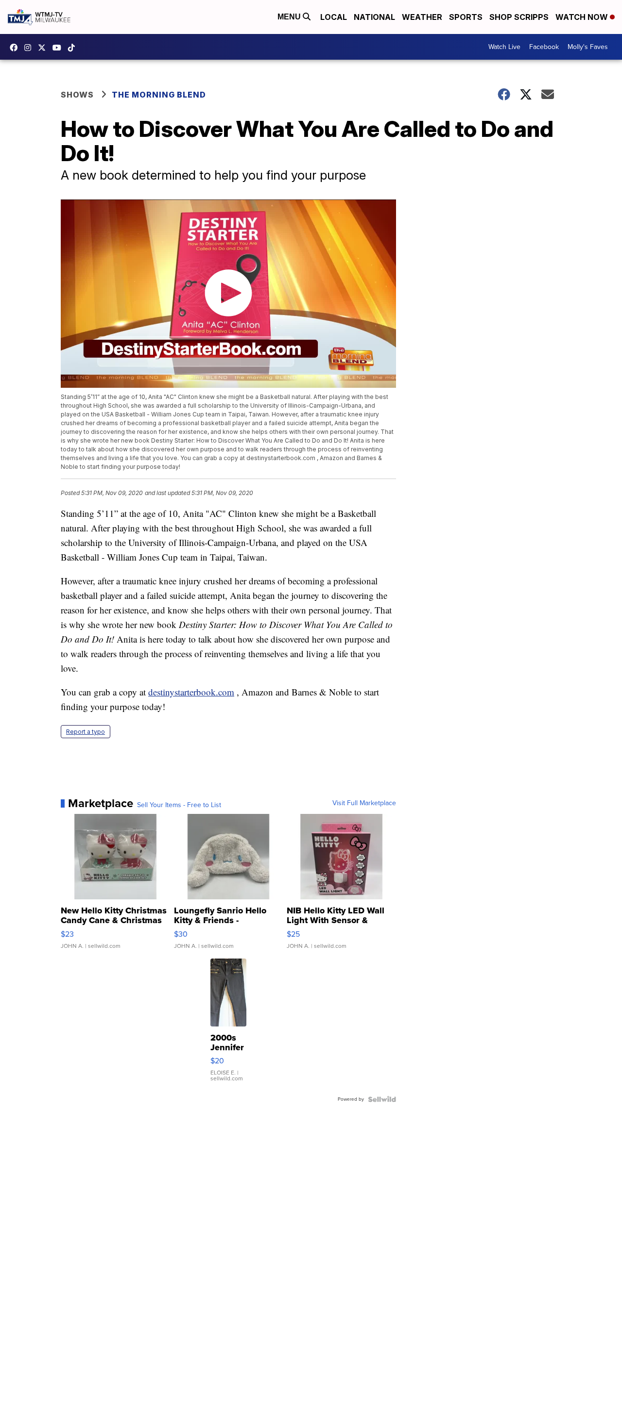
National (374, 17)
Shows (77, 94)
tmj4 (16, 47)
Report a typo (85, 731)
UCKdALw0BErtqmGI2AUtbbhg (59, 47)
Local (333, 17)
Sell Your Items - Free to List (179, 805)
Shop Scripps (519, 17)
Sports (466, 17)
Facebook (544, 47)
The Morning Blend (159, 94)
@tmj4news (74, 47)
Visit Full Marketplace (364, 803)
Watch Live (504, 47)
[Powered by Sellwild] (382, 1099)
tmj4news (30, 47)
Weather (422, 17)
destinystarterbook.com (191, 692)
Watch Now (582, 17)
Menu (290, 17)
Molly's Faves (588, 47)
